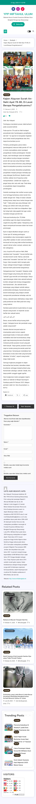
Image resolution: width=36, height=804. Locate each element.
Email (6, 449)
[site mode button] (29, 31)
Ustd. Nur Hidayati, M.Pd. (10, 112)
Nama (6, 442)
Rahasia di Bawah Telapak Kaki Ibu (15, 620)
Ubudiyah (6, 94)
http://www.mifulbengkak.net (17, 578)
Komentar (7, 425)
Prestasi (17, 720)
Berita (16, 732)
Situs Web (7, 456)
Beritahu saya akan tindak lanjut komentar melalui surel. (16, 466)
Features (17, 755)
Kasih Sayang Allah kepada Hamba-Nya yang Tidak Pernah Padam (17, 657)
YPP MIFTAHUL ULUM (18, 14)
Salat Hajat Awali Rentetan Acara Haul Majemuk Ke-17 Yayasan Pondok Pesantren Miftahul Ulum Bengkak (22, 742)
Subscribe (19, 24)
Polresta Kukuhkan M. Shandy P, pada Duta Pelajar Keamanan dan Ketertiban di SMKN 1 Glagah (21, 730)
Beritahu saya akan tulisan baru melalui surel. (17, 473)
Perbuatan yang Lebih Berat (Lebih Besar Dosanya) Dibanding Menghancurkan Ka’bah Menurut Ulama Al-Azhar (17, 696)
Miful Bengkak (22, 622)
